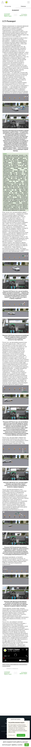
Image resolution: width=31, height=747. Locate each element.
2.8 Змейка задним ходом (23, 15)
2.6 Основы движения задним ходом (7, 15)
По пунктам (8, 6)
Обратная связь (15, 719)
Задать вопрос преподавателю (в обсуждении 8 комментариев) (14, 665)
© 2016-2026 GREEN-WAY (15, 739)
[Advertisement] (15, 695)
